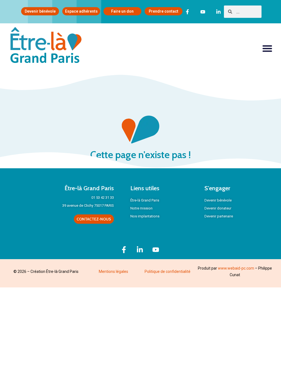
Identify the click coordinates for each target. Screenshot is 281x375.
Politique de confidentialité (167, 271)
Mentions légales (113, 271)
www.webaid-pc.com (236, 268)
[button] (267, 48)
